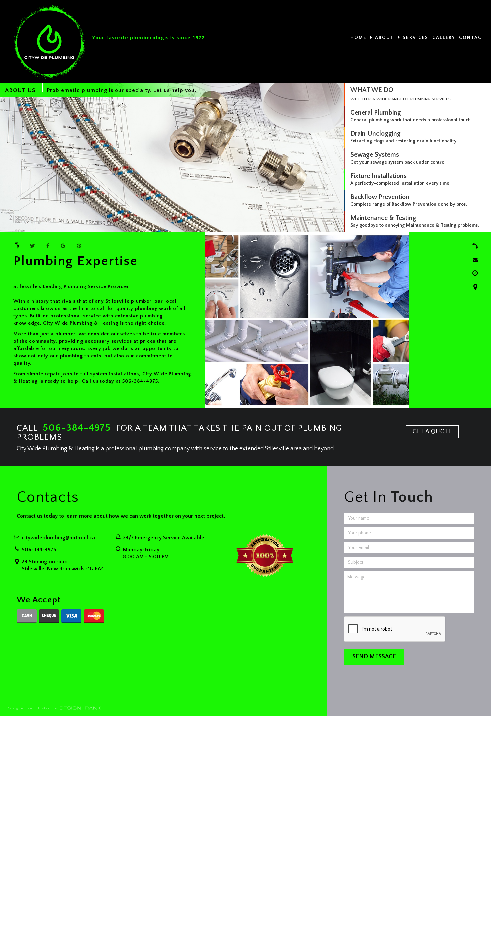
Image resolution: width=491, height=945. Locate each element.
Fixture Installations (378, 176)
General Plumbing (375, 112)
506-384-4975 (39, 550)
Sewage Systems (374, 154)
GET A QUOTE (432, 431)
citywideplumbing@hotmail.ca (58, 538)
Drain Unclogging (375, 133)
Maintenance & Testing (383, 218)
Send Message (374, 656)
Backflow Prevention (380, 197)
